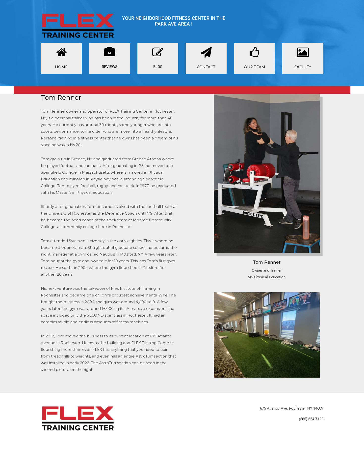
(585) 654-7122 (311, 419)
